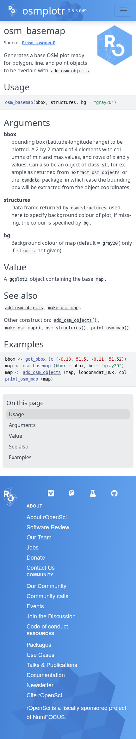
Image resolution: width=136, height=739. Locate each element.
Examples (20, 457)
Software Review (48, 527)
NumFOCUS (49, 716)
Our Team (39, 537)
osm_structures (88, 207)
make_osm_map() (22, 327)
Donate (36, 557)
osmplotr (43, 10)
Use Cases (40, 654)
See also (18, 446)
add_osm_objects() (75, 320)
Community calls (47, 596)
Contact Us (41, 567)
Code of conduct (47, 626)
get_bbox (35, 359)
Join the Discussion (51, 616)
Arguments (22, 425)
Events (35, 606)
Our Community (46, 585)
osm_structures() (66, 327)
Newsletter (40, 685)
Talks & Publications (52, 664)
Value (15, 435)
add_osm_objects (70, 70)
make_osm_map (63, 307)
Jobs (33, 547)
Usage (16, 414)
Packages (39, 644)
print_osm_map (21, 379)
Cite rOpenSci (44, 695)
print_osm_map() (110, 327)
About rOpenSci (47, 517)
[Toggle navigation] (123, 10)
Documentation (46, 674)
